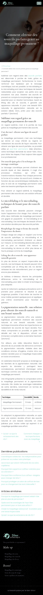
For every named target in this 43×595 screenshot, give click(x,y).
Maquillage (7, 66)
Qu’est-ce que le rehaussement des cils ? (10, 436)
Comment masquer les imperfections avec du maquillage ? (32, 438)
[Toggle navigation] (39, 3)
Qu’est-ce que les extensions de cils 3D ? (17, 515)
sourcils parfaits (35, 76)
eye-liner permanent (19, 149)
